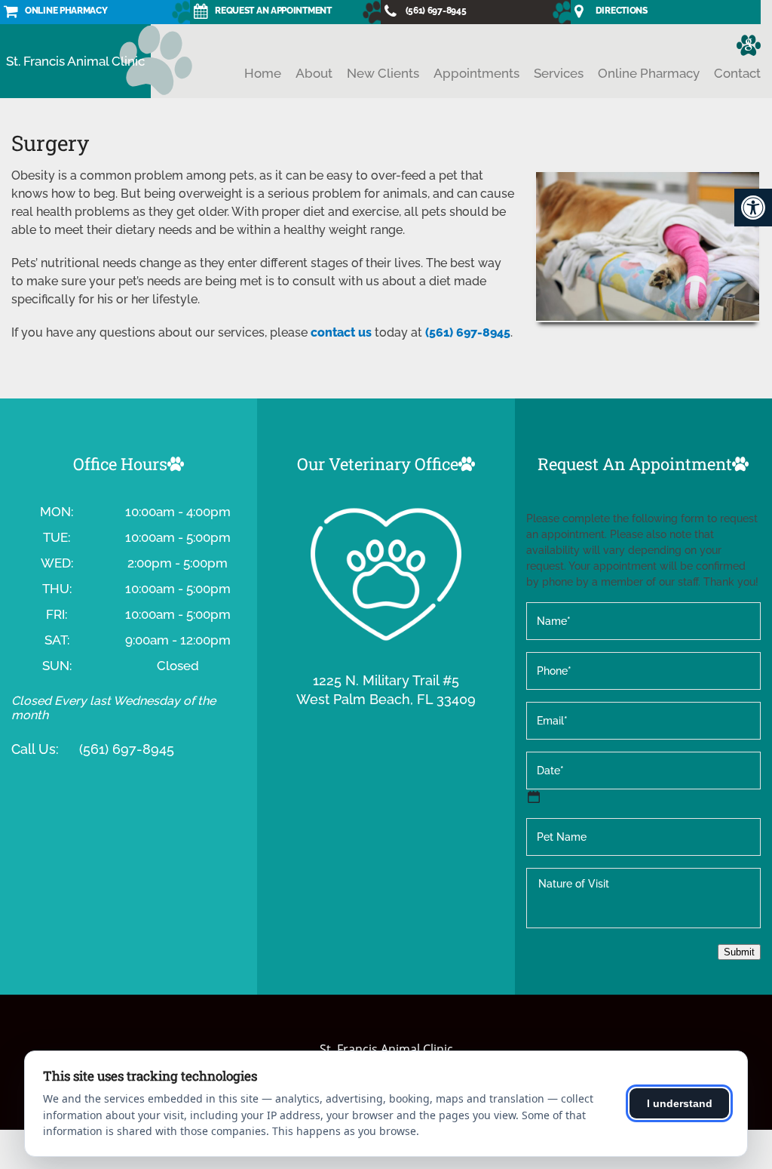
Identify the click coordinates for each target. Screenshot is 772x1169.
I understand (679, 1103)
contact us (341, 332)
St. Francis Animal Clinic (75, 61)
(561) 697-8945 (467, 332)
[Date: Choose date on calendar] (533, 796)
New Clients (383, 73)
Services (559, 73)
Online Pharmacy (649, 73)
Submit (739, 952)
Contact (737, 73)
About (314, 73)
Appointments (476, 73)
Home (262, 73)
